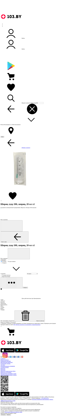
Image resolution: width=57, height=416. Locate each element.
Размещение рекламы (6, 361)
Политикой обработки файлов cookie (13, 412)
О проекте (3, 358)
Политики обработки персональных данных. (42, 399)
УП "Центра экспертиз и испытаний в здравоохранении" (27, 324)
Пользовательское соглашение (8, 366)
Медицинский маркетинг (7, 362)
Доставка (3, 364)
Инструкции (6, 26)
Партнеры (3, 370)
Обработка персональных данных (9, 375)
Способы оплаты (5, 367)
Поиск (4, 23)
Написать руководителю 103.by (8, 371)
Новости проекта (5, 359)
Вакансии (3, 368)
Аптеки (5, 25)
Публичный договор (5, 363)
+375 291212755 (45, 398)
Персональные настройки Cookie (8, 373)
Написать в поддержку (6, 372)
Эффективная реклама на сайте (8, 400)
